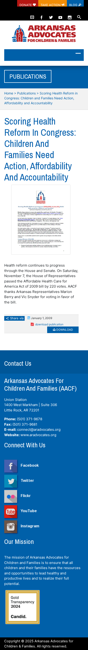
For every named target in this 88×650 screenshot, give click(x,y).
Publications (26, 93)
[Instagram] (69, 15)
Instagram (30, 526)
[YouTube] (60, 15)
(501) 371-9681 (24, 424)
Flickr (26, 496)
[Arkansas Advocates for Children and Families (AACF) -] (44, 34)
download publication (49, 324)
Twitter (27, 481)
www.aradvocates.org (38, 435)
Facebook (30, 465)
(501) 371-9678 (29, 419)
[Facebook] (41, 15)
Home (8, 93)
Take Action (51, 5)
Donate (26, 5)
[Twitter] (51, 15)
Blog (73, 5)
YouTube (29, 511)
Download (64, 329)
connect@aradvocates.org (39, 429)
